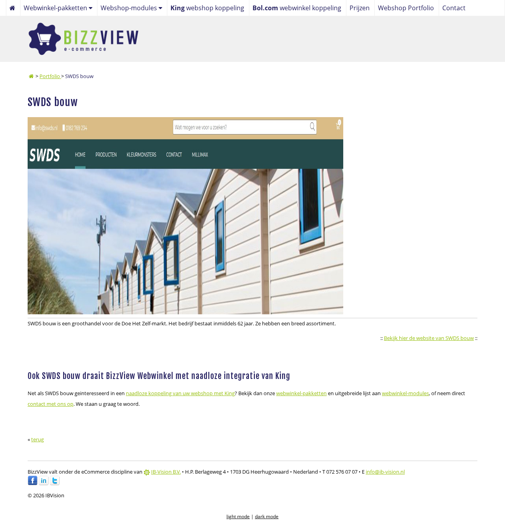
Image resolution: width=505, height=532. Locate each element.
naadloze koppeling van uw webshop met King (180, 393)
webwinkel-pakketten (301, 393)
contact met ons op (50, 403)
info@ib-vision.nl (385, 471)
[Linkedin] (44, 483)
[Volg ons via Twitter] (55, 483)
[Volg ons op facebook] (32, 483)
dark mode (267, 516)
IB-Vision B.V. (166, 471)
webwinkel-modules (405, 393)
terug (37, 439)
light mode (238, 516)
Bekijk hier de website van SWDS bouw (429, 338)
